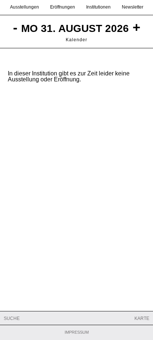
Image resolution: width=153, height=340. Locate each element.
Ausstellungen (24, 7)
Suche (12, 318)
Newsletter (132, 7)
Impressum (77, 332)
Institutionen (98, 7)
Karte (141, 318)
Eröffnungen (62, 7)
